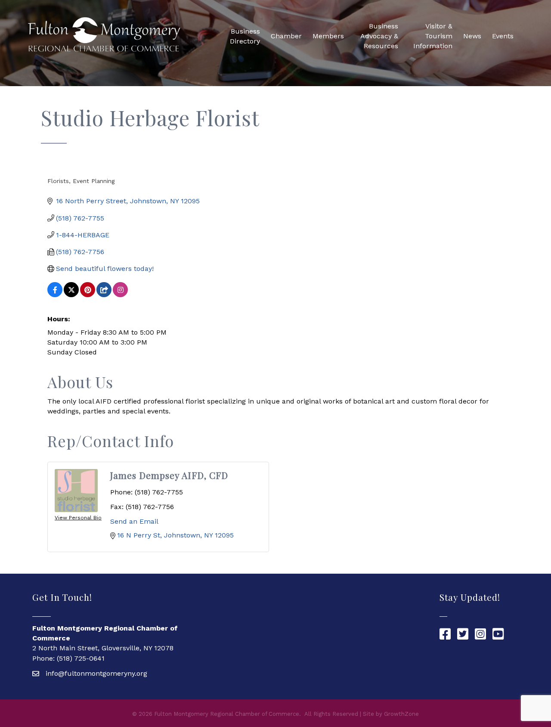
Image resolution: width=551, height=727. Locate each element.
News (472, 36)
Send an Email (134, 521)
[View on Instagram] (120, 295)
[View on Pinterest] (87, 295)
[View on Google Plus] (103, 295)
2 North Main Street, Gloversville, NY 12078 (102, 648)
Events (503, 36)
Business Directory (245, 36)
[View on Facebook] (54, 295)
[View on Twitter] (71, 295)
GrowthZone (401, 714)
